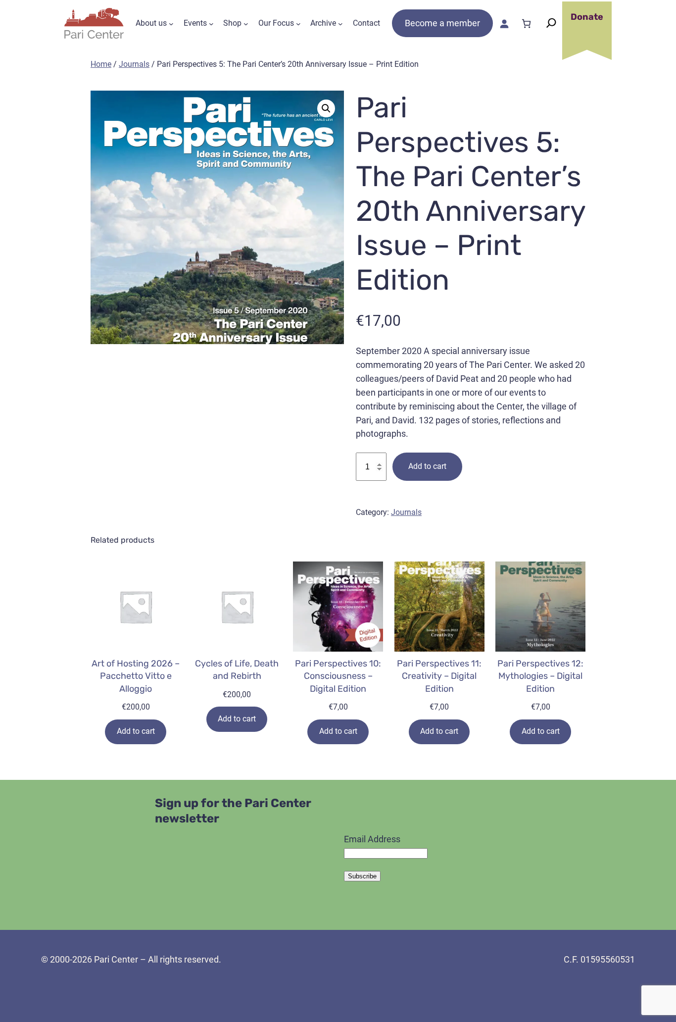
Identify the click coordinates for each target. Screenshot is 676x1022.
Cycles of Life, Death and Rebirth (237, 669)
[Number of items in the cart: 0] (526, 23)
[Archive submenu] (340, 23)
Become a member (442, 23)
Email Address (372, 839)
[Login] (504, 23)
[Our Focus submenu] (298, 23)
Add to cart (427, 466)
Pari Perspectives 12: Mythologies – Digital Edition (540, 676)
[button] (326, 108)
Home (101, 64)
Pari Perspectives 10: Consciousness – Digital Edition (338, 676)
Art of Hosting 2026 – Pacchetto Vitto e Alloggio (136, 676)
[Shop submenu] (245, 23)
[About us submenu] (171, 23)
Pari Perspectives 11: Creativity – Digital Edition (439, 676)
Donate (587, 16)
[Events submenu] (211, 23)
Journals (134, 64)
